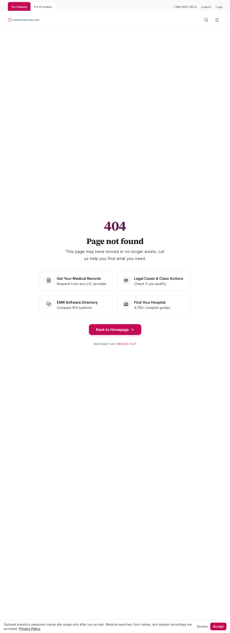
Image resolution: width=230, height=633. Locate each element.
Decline (202, 626)
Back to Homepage (112, 329)
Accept (218, 626)
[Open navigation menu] (218, 20)
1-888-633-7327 (125, 344)
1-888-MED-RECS (185, 7)
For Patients (19, 7)
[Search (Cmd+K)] (206, 20)
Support (206, 7)
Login (219, 7)
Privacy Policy (29, 629)
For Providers (43, 7)
